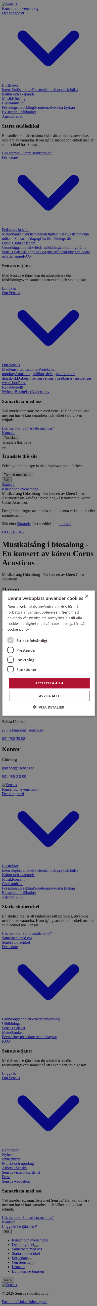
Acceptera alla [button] (49, 683)
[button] (48, 707)
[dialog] (48, 653)
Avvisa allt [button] (49, 696)
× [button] (86, 596)
